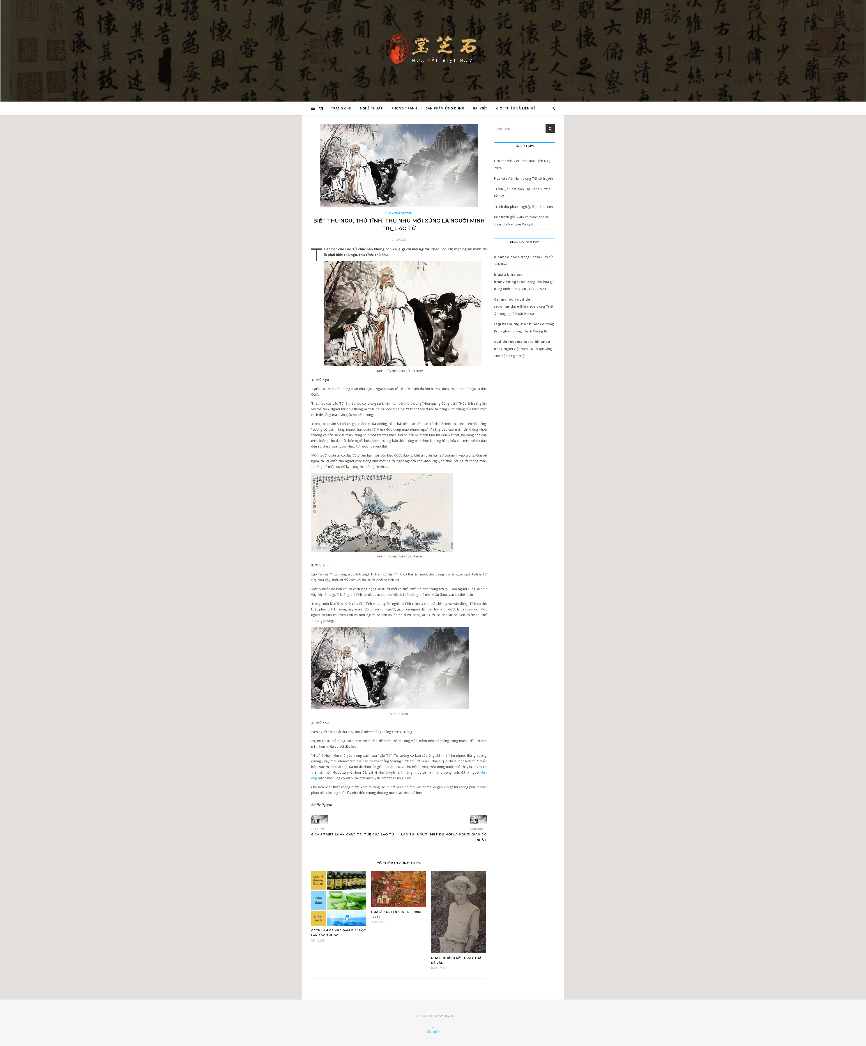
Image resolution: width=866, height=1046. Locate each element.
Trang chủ (341, 108)
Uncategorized (398, 213)
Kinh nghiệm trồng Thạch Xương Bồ (521, 331)
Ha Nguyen (324, 804)
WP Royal (446, 1016)
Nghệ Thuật (371, 108)
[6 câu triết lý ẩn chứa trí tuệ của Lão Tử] (319, 819)
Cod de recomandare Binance (522, 342)
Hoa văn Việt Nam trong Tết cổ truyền (523, 178)
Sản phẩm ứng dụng (445, 108)
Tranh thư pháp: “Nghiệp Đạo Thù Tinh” (524, 206)
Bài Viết (480, 108)
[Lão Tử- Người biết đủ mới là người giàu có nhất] (478, 819)
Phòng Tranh (404, 108)
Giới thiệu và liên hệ (515, 108)
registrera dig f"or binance (519, 324)
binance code (507, 257)
